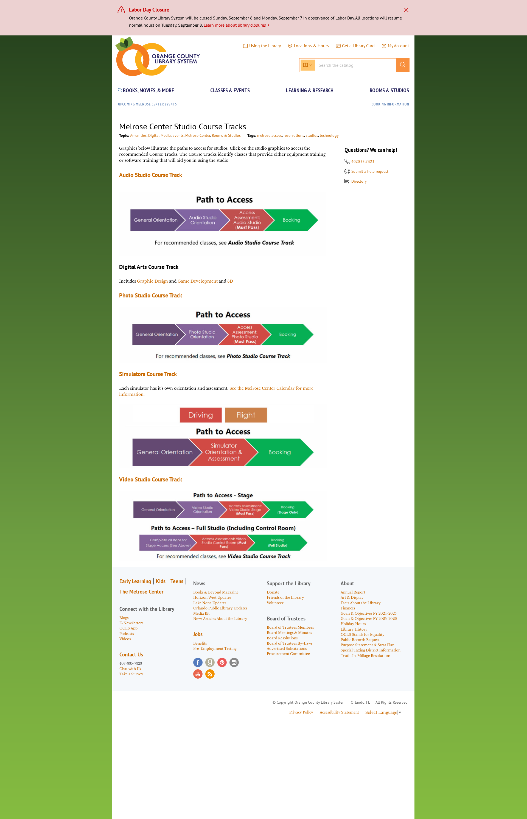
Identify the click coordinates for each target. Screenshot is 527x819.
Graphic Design (152, 281)
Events (178, 135)
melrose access (269, 135)
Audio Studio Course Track (150, 175)
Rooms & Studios (226, 135)
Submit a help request (369, 171)
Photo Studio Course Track (150, 295)
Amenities (138, 135)
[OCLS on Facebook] (198, 662)
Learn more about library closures (236, 25)
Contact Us (131, 654)
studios (312, 135)
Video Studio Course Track (150, 479)
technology (329, 135)
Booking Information (390, 104)
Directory (359, 181)
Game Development (198, 281)
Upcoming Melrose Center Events (147, 104)
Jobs (198, 634)
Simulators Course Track (148, 374)
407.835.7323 (362, 161)
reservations (294, 135)
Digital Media (159, 135)
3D (230, 281)
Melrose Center (197, 135)
